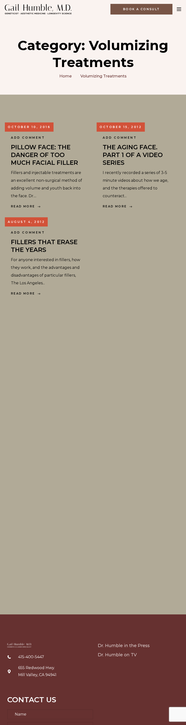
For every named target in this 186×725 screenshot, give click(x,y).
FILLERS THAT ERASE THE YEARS (44, 245)
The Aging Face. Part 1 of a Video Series (133, 154)
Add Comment (28, 137)
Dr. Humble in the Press (124, 645)
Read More (23, 206)
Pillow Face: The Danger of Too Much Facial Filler (44, 154)
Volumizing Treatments (103, 76)
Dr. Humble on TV (117, 654)
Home (65, 76)
